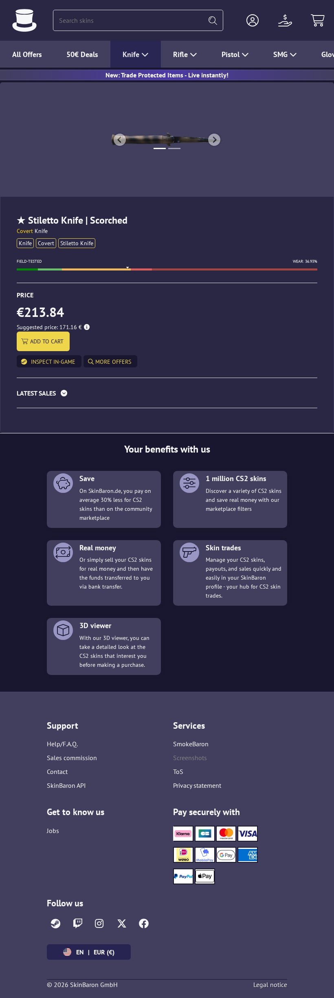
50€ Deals (82, 54)
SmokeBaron (191, 744)
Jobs (53, 831)
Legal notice (270, 984)
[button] (252, 20)
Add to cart (47, 341)
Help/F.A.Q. (62, 744)
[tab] (167, 395)
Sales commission (72, 758)
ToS (178, 771)
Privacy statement (197, 785)
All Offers (27, 54)
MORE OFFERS (112, 361)
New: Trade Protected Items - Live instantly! (167, 75)
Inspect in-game (53, 361)
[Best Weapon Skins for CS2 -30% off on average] (24, 20)
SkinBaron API (66, 785)
